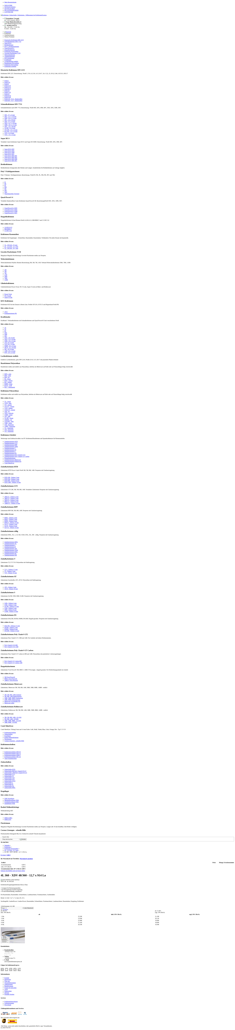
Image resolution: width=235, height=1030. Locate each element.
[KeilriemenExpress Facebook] (2, 970)
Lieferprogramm (9, 1003)
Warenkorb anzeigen (26, 858)
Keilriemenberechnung (11, 1001)
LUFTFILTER (8, 12)
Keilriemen (7, 847)
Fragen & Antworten (10, 988)
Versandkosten (5, 909)
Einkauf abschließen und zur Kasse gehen (13, 871)
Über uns (7, 981)
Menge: (3, 908)
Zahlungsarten (8, 984)
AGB (6, 989)
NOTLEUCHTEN (10, 7)
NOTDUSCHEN (9, 8)
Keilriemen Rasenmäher (11, 848)
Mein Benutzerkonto (10, 2)
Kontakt (6, 978)
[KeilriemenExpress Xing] (15, 970)
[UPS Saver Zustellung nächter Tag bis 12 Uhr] (4, 1023)
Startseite (7, 845)
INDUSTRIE (8, 5)
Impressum (7, 979)
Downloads (7, 1005)
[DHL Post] (12, 1023)
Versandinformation (10, 983)
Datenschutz (8, 991)
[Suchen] (23, 839)
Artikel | (5, 855)
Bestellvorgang (8, 986)
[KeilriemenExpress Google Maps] (19, 970)
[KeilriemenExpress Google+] (10, 970)
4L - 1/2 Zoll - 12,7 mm (11, 850)
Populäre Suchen (9, 994)
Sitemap (6, 993)
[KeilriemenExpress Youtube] (6, 970)
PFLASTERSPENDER (11, 10)
